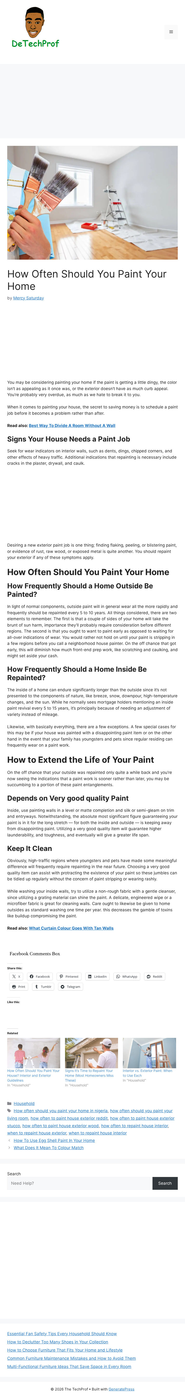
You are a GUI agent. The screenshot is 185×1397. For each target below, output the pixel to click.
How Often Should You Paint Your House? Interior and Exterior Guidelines (33, 1075)
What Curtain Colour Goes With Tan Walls (71, 928)
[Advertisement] (92, 102)
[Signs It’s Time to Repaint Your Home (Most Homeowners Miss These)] (91, 1053)
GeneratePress (121, 1389)
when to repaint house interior (98, 1133)
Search (14, 1173)
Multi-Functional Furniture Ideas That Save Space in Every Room (69, 1366)
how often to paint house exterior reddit (69, 1118)
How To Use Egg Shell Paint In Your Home (54, 1140)
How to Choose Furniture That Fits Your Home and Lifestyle (65, 1350)
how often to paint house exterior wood (60, 1125)
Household (24, 1103)
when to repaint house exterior (36, 1133)
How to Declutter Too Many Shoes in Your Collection (57, 1342)
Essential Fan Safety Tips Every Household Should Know (62, 1333)
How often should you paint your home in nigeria (61, 1110)
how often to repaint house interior (134, 1125)
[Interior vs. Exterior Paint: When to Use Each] (149, 1053)
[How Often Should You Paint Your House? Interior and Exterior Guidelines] (33, 1053)
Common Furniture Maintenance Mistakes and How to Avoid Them (71, 1358)
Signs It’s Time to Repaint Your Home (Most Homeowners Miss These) (89, 1075)
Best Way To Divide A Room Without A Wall (72, 425)
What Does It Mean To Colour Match (49, 1147)
